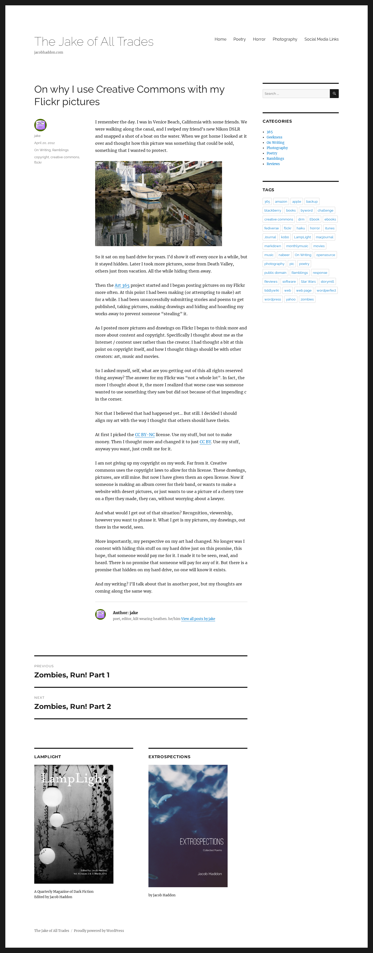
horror (315, 228)
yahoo (291, 299)
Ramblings (60, 150)
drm (301, 219)
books (291, 210)
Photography (285, 39)
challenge (325, 210)
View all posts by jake (198, 619)
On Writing (42, 150)
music (269, 255)
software (289, 281)
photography (274, 264)
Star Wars (308, 281)
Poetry (239, 39)
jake (37, 136)
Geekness (274, 137)
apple (296, 201)
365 (270, 132)
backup (312, 201)
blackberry (272, 210)
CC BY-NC (145, 434)
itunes (329, 228)
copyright (41, 157)
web (287, 290)
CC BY (205, 441)
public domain (275, 273)
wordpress (272, 299)
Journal (270, 237)
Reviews (273, 164)
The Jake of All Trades (94, 41)
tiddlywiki (271, 290)
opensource (325, 255)
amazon (281, 201)
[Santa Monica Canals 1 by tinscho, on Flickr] (171, 203)
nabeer (284, 255)
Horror (259, 39)
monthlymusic (297, 246)
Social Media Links (321, 39)
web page (304, 290)
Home (220, 39)
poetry (304, 264)
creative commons (64, 157)
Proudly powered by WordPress (99, 931)
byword (307, 210)
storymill (327, 281)
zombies (307, 299)
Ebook (314, 219)
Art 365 (122, 285)
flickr (38, 162)
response (320, 273)
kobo (285, 237)
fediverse (271, 228)
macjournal (324, 237)
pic (292, 264)
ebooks (330, 219)
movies (319, 246)
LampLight (302, 237)
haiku (301, 228)
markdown (272, 246)
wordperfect (326, 290)
